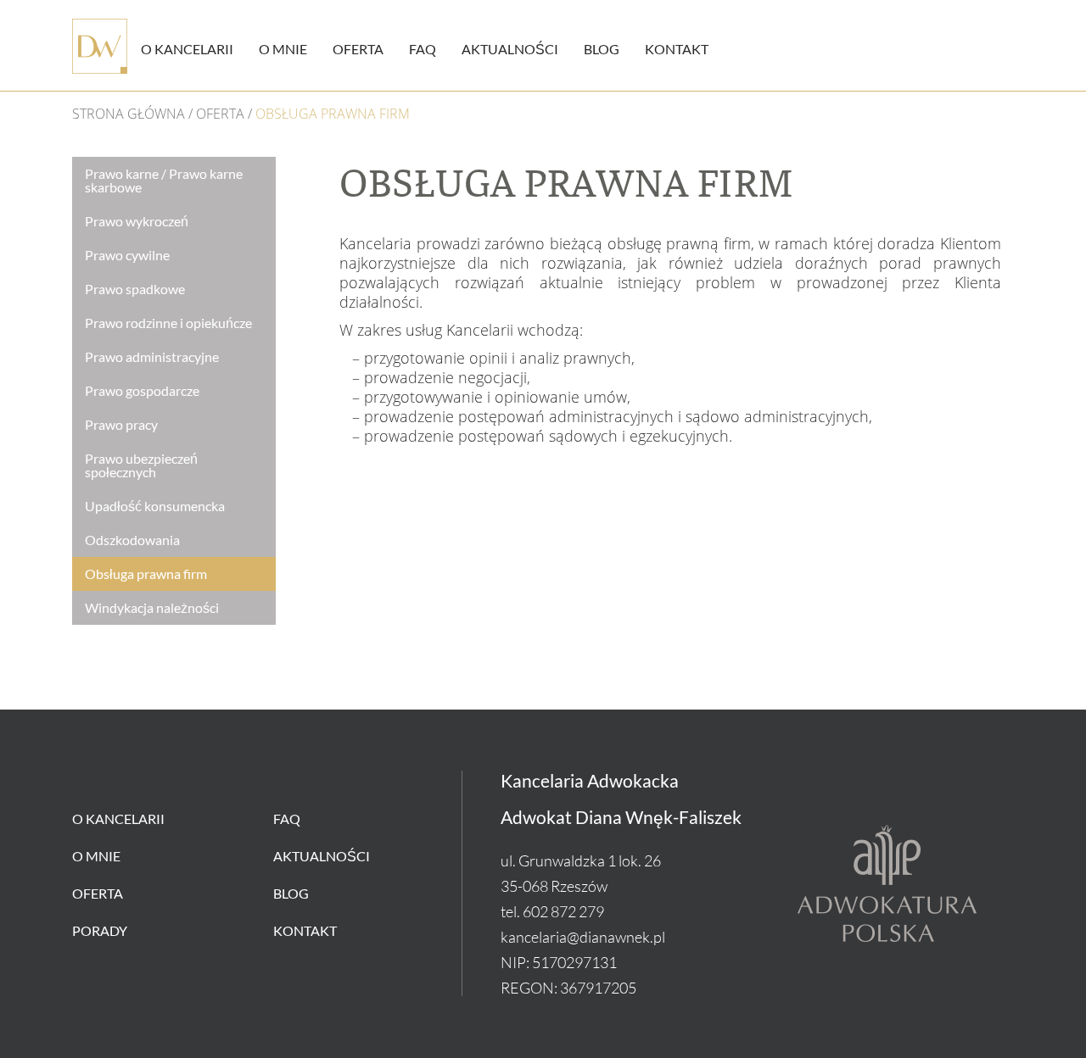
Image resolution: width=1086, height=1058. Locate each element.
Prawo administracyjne (152, 357)
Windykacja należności (152, 608)
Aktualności (510, 49)
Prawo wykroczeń (136, 221)
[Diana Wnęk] (99, 46)
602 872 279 (563, 911)
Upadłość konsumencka (155, 506)
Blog (601, 49)
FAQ (422, 49)
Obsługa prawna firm (146, 574)
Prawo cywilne (127, 255)
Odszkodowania (132, 540)
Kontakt (676, 49)
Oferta (358, 49)
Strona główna (128, 113)
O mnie (283, 49)
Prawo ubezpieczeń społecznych (141, 465)
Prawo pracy (121, 425)
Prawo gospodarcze (142, 391)
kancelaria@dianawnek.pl (583, 936)
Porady (99, 930)
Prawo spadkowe (135, 289)
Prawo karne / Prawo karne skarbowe (164, 180)
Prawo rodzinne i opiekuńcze (168, 323)
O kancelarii (187, 49)
